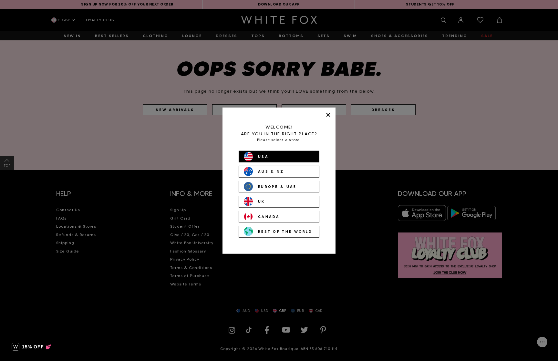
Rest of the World (285, 231)
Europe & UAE (277, 186)
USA (263, 156)
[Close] (328, 115)
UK (261, 201)
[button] (31, 347)
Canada (269, 216)
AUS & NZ (271, 171)
